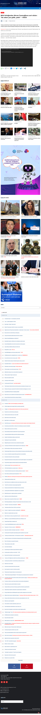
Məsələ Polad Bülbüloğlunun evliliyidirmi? (11, 338)
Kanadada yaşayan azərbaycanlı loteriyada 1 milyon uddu (29, 236)
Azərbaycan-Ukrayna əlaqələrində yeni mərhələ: (10, 277)
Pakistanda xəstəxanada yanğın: (13, 366)
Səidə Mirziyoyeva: (20, 423)
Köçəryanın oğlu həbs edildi (6, 107)
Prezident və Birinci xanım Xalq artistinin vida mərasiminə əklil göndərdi (17, 581)
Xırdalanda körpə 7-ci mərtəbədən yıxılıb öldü (12, 318)
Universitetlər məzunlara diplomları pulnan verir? (13, 603)
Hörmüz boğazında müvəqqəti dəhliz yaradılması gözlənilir (14, 406)
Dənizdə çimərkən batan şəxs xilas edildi (11, 414)
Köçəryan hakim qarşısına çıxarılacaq (11, 428)
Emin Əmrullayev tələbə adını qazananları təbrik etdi (13, 448)
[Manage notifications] (38, 713)
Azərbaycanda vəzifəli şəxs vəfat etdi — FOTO (12, 552)
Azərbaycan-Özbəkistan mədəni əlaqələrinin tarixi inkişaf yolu (16, 445)
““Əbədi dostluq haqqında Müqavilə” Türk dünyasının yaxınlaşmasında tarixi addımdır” (19, 574)
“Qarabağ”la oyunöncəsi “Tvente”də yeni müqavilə (13, 652)
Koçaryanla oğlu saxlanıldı (9, 617)
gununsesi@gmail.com (5, 690)
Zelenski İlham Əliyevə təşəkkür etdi (11, 521)
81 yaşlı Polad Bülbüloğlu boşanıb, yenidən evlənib (9, 256)
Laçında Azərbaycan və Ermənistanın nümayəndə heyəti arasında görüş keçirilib (18, 538)
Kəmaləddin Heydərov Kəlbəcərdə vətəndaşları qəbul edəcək (15, 341)
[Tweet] (17, 68)
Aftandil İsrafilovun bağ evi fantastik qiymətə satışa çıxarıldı (15, 360)
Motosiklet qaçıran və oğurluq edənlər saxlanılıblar (13, 493)
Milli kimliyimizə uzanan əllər (14, 620)
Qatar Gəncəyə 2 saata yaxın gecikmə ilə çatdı (16, 515)
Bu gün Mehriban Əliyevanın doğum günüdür (12, 391)
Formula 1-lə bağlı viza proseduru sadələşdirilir (15, 510)
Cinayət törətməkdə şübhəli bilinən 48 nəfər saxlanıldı (13, 335)
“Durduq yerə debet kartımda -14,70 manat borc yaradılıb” (19, 535)
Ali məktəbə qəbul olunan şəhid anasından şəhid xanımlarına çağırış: (21, 578)
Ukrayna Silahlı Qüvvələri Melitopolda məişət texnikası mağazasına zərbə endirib (18, 592)
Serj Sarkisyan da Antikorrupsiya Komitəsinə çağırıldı (13, 549)
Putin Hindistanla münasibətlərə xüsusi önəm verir (13, 606)
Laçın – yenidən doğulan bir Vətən (10, 321)
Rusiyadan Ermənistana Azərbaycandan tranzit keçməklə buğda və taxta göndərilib (18, 459)
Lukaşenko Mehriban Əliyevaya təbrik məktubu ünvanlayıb (14, 434)
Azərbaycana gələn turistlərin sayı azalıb (11, 629)
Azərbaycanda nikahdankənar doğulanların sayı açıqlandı (14, 490)
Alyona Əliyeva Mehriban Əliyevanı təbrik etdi (12, 346)
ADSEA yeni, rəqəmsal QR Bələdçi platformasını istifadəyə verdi (15, 518)
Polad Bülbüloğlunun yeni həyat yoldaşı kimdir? (14, 352)
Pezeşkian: (30, 107)
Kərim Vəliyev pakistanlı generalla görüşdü (13, 473)
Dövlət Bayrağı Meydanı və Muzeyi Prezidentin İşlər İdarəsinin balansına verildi (18, 501)
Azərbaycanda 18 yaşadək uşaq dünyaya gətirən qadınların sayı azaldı (16, 532)
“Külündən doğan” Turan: (21, 612)
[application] (17, 57)
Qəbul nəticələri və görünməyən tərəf (11, 646)
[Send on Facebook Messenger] (12, 68)
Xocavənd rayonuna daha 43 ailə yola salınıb (12, 566)
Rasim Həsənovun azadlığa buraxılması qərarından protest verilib (15, 482)
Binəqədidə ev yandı (10, 349)
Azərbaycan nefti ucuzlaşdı (9, 380)
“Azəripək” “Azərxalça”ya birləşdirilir (13, 504)
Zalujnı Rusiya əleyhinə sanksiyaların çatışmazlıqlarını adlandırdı (15, 589)
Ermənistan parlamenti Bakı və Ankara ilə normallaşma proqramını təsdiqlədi (34, 124)
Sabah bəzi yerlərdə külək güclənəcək (11, 496)
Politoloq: (18, 476)
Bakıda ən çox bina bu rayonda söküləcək (9, 216)
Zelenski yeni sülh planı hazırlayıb (10, 649)
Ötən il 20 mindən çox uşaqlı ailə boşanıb (11, 541)
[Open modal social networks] (25, 68)
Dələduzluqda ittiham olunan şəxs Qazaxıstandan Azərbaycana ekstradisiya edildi (18, 451)
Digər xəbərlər (20, 660)
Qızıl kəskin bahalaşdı (8, 546)
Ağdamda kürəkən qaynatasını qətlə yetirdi (12, 638)
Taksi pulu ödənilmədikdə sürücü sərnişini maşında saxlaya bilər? (15, 632)
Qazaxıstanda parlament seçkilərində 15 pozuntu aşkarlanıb (19, 139)
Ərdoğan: (16, 123)
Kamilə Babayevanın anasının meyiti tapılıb (29, 216)
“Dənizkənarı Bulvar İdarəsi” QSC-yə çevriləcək (12, 507)
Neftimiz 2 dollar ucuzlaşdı (9, 643)
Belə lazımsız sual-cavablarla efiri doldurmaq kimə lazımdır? (18, 394)
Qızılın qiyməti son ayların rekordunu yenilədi (12, 569)
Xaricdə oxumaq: (12, 465)
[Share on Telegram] (22, 68)
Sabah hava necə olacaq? (9, 563)
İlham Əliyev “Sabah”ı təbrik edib (10, 324)
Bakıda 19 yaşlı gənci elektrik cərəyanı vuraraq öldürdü (14, 327)
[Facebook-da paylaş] (7, 68)
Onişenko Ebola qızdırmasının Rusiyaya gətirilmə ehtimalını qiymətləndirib (17, 586)
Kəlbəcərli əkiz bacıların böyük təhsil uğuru (21, 595)
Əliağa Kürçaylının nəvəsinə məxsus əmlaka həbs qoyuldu (14, 442)
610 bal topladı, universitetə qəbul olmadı (13, 369)
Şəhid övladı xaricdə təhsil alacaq (10, 417)
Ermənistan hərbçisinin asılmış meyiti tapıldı (12, 456)
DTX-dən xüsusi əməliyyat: (29, 256)
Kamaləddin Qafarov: (17, 363)
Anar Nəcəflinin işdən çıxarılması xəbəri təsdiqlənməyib (8, 236)
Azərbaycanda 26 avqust (13, 383)
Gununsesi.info (3, 29)
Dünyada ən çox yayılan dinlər (10, 657)
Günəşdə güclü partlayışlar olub (10, 479)
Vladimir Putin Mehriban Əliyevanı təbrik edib (12, 437)
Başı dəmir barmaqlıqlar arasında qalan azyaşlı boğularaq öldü (15, 609)
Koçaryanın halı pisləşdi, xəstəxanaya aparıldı (12, 555)
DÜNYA (2, 12)
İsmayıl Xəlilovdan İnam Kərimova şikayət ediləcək (13, 397)
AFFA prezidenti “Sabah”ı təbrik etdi (11, 374)
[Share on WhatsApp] (3, 68)
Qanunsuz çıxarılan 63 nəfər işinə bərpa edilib (30, 276)
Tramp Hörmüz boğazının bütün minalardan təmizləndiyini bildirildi (16, 462)
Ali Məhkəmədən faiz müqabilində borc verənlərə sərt (16, 355)
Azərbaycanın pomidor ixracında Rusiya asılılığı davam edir (14, 560)
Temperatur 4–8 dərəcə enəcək (12, 527)
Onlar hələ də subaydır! (18, 635)
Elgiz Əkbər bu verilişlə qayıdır (10, 420)
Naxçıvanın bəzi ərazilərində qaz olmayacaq (12, 332)
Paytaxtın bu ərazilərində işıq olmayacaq (11, 411)
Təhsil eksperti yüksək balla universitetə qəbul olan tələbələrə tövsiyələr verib (18, 386)
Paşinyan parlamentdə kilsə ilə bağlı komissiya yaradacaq (14, 487)
